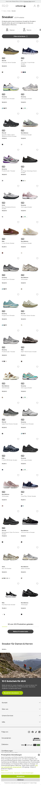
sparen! (33, 1)
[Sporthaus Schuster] (20, 6)
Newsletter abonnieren (11, 693)
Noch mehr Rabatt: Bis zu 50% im (15, 1)
